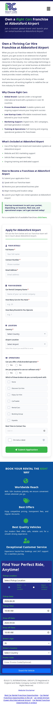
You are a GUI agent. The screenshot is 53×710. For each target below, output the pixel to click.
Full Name (10, 249)
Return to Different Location (46, 587)
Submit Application (28, 449)
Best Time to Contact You (16, 426)
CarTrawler (15, 401)
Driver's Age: (8, 638)
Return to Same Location (21, 587)
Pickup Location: (10, 576)
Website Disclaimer (26, 690)
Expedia (15, 420)
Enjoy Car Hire (17, 395)
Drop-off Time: (9, 627)
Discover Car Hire (18, 388)
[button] (49, 9)
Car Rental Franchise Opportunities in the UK (26, 696)
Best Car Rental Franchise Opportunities (21, 695)
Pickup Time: (8, 606)
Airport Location (12, 340)
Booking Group (17, 414)
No (20, 365)
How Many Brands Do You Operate (19, 310)
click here (42, 217)
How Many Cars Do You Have (17, 300)
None (14, 382)
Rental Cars (16, 408)
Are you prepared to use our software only (23, 369)
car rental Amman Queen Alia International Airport (26, 698)
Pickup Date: (8, 596)
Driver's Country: (10, 648)
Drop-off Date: (9, 618)
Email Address (12, 270)
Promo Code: (8, 657)
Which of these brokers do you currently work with (26, 377)
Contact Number (13, 260)
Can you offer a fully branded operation (22, 362)
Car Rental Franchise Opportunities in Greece (33, 701)
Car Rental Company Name (17, 289)
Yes (11, 365)
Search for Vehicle (26, 671)
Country (9, 329)
